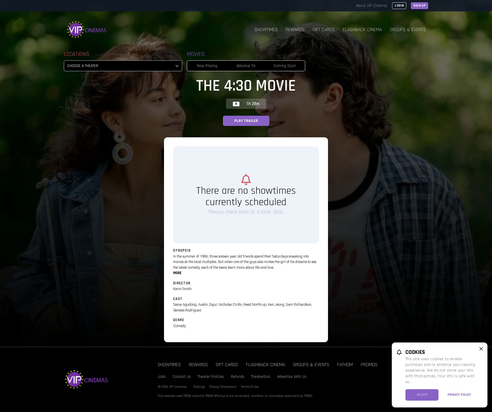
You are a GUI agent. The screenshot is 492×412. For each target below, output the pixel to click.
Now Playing (207, 65)
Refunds (237, 376)
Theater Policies (211, 376)
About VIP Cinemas (372, 5)
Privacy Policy (459, 395)
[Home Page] (87, 30)
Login (399, 5)
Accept (422, 395)
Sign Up (419, 5)
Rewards (295, 29)
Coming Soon (285, 65)
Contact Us (182, 376)
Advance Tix (246, 65)
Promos (369, 364)
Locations (76, 54)
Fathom (345, 364)
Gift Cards (324, 29)
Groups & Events (408, 29)
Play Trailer (246, 120)
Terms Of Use (250, 387)
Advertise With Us (291, 376)
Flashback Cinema (362, 29)
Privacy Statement (222, 387)
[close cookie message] (481, 349)
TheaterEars (260, 376)
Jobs (162, 376)
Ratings (199, 387)
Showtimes (266, 29)
